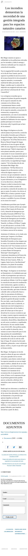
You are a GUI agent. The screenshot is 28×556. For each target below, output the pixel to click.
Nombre (5, 492)
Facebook (7, 447)
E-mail (8, 498)
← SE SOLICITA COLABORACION (8, 530)
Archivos (14, 549)
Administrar (23, 549)
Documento (7, 438)
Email (20, 447)
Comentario (6, 505)
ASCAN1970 (8, 2)
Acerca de (5, 549)
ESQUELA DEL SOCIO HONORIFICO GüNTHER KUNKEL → (20, 531)
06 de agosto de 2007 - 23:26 (10, 31)
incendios (23, 31)
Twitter (14, 447)
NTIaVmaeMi (4, 476)
